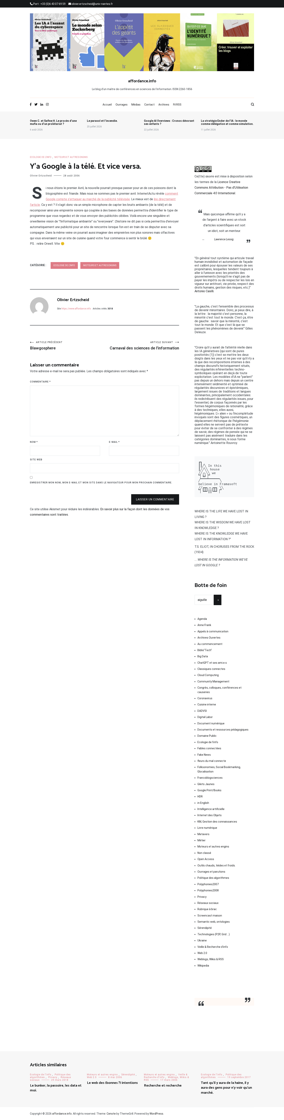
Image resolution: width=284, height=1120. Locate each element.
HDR (200, 796)
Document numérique (210, 723)
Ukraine (202, 940)
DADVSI (202, 710)
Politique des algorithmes (213, 877)
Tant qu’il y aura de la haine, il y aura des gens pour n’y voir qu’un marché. (226, 1087)
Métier (201, 840)
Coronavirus (204, 698)
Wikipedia (203, 965)
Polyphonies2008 (208, 890)
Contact (149, 104)
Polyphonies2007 (208, 884)
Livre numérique (207, 827)
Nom (34, 442)
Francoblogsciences (210, 777)
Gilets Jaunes (205, 784)
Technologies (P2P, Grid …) (213, 934)
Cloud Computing (208, 675)
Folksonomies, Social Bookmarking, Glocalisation (219, 769)
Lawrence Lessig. (224, 239)
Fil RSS (177, 104)
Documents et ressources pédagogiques (222, 729)
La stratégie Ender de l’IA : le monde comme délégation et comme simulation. (227, 122)
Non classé (204, 852)
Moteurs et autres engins (71, 157)
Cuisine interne (206, 704)
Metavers (203, 834)
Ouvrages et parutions (211, 871)
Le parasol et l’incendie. (102, 120)
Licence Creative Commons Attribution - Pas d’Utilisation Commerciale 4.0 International (221, 187)
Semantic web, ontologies (213, 921)
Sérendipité (204, 927)
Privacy (202, 896)
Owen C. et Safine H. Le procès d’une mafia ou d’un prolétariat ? (53, 122)
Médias (135, 104)
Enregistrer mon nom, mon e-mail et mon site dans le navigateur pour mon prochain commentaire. (101, 482)
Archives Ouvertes (208, 637)
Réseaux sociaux (208, 903)
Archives (163, 104)
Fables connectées (209, 748)
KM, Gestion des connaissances (217, 821)
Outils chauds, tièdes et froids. (216, 865)
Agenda (202, 618)
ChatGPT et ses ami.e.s (212, 662)
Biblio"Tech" (204, 650)
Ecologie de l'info (40, 157)
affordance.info (142, 81)
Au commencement (209, 644)
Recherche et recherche (163, 1085)
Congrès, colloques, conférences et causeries (219, 689)
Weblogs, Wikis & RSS (210, 959)
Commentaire (40, 381)
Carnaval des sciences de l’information (144, 345)
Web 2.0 (202, 953)
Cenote (111, 1113)
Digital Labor (205, 717)
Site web (36, 459)
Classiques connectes (211, 668)
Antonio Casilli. (204, 291)
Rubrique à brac (207, 909)
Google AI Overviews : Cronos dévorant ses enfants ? (169, 122)
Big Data (202, 656)
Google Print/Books (209, 790)
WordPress (156, 1113)
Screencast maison (209, 915)
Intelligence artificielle (210, 809)
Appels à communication (212, 631)
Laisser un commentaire (155, 499)
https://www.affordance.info (76, 308)
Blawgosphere (46, 345)
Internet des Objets (209, 815)
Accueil (107, 104)
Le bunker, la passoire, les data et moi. (56, 1088)
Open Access (205, 859)
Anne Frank (204, 625)
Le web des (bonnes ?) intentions (112, 1083)
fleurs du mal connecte (211, 760)
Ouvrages (122, 104)
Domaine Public (207, 735)
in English (203, 802)
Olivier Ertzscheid (41, 175)
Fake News (204, 754)
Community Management (213, 681)
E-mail (114, 442)
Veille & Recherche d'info (212, 946)
